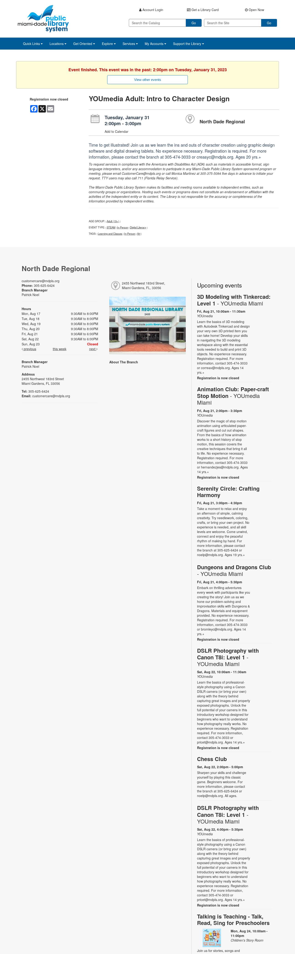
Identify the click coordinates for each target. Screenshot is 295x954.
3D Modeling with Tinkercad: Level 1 (234, 300)
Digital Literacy (138, 227)
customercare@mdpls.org (40, 280)
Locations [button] (57, 43)
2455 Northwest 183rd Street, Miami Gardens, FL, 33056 (143, 285)
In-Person (122, 227)
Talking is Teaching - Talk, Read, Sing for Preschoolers (233, 920)
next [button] (92, 349)
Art (138, 233)
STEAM (111, 227)
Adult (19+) (113, 221)
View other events (147, 80)
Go (194, 23)
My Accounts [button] (154, 43)
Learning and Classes (110, 233)
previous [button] (29, 349)
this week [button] (59, 349)
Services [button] (129, 43)
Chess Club (212, 759)
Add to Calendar (116, 131)
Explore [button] (108, 43)
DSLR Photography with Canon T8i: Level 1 (228, 657)
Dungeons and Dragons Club (234, 570)
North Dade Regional (222, 121)
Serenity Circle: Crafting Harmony (228, 492)
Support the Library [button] (187, 43)
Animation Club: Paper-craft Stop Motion (233, 395)
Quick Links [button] (32, 43)
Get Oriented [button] (83, 43)
